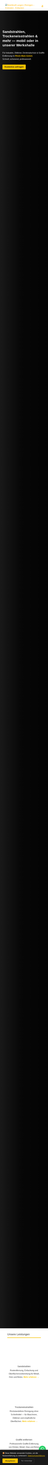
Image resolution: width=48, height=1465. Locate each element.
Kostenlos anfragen (14, 67)
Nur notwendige (26, 1461)
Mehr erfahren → (31, 1377)
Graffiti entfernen (24, 1440)
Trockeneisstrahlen (24, 1407)
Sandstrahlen (24, 1366)
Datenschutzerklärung (36, 1456)
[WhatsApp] (42, 1449)
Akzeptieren (10, 1461)
